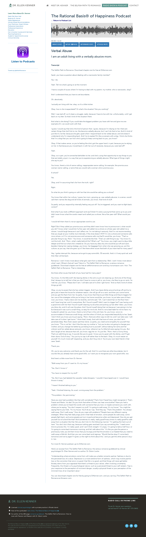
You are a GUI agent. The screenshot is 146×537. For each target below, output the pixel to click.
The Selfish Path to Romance (85, 5)
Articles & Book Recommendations (19, 22)
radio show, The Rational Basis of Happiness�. (43, 511)
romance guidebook (37, 514)
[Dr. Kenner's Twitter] (131, 526)
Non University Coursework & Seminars (20, 32)
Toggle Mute (103, 44)
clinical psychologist (24, 507)
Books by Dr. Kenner (14, 18)
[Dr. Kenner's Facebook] (127, 526)
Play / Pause (72, 44)
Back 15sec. (57, 44)
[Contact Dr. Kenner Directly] (135, 526)
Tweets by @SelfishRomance (17, 70)
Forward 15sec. (88, 44)
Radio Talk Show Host (14, 16)
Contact (134, 5)
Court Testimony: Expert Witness (18, 24)
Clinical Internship (13, 38)
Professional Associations (15, 26)
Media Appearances (14, 20)
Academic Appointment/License (18, 36)
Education (11, 30)
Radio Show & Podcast (115, 5)
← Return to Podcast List (61, 21)
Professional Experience (15, 28)
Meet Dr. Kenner (59, 5)
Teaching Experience (14, 34)
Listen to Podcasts (23, 61)
